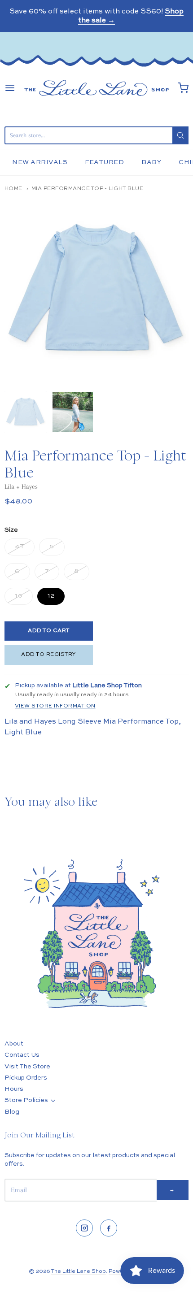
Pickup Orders (25, 1078)
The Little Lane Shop (78, 1271)
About (13, 1044)
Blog (11, 1112)
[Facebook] (108, 1228)
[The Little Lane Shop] (96, 88)
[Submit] (180, 135)
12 (51, 596)
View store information (55, 706)
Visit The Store (27, 1066)
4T (19, 546)
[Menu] (9, 87)
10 (18, 596)
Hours (13, 1089)
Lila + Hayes (21, 486)
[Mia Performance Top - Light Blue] (25, 412)
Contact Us (21, 1055)
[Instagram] (84, 1228)
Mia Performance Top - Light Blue (87, 188)
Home (13, 188)
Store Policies (26, 1100)
